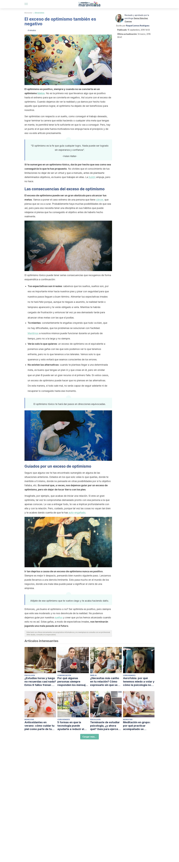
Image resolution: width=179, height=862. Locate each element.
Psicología (30, 675)
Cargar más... (89, 736)
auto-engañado (77, 512)
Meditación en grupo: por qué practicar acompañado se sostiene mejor (137, 726)
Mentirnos (33, 333)
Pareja (93, 675)
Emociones (39, 13)
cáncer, (100, 199)
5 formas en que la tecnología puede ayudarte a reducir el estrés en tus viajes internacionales (70, 726)
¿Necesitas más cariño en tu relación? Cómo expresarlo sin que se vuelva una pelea (104, 682)
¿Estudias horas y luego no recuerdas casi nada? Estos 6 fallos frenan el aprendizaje (40, 682)
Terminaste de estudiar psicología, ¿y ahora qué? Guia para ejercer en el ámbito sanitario (105, 726)
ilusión (92, 177)
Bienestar (28, 13)
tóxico (41, 93)
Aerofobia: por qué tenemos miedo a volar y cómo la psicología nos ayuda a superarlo (138, 682)
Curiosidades (129, 675)
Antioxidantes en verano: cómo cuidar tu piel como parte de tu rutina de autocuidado (39, 726)
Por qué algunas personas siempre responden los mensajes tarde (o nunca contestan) (72, 682)
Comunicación (64, 675)
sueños (59, 617)
